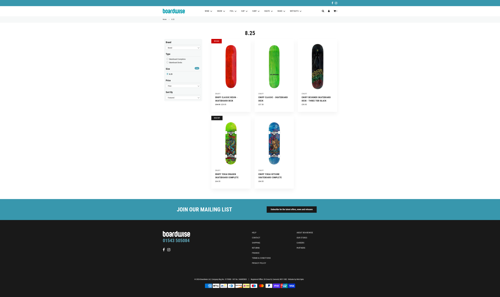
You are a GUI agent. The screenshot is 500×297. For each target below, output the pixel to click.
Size (168, 68)
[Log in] (329, 11)
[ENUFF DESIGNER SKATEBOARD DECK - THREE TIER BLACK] (317, 66)
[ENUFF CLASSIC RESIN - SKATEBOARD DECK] (231, 66)
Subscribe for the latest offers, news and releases (292, 209)
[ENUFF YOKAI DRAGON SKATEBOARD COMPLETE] (231, 143)
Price (168, 80)
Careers (300, 243)
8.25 (170, 74)
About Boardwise (305, 232)
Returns (256, 248)
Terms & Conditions (261, 258)
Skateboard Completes (177, 59)
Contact (256, 238)
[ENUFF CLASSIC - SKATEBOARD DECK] (274, 66)
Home (165, 19)
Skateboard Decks (175, 62)
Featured (171, 98)
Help (254, 232)
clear (197, 68)
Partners (301, 248)
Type (168, 54)
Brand (168, 42)
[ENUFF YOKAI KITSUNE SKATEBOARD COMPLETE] (274, 143)
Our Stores (302, 238)
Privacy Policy (259, 263)
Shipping (256, 243)
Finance (256, 253)
